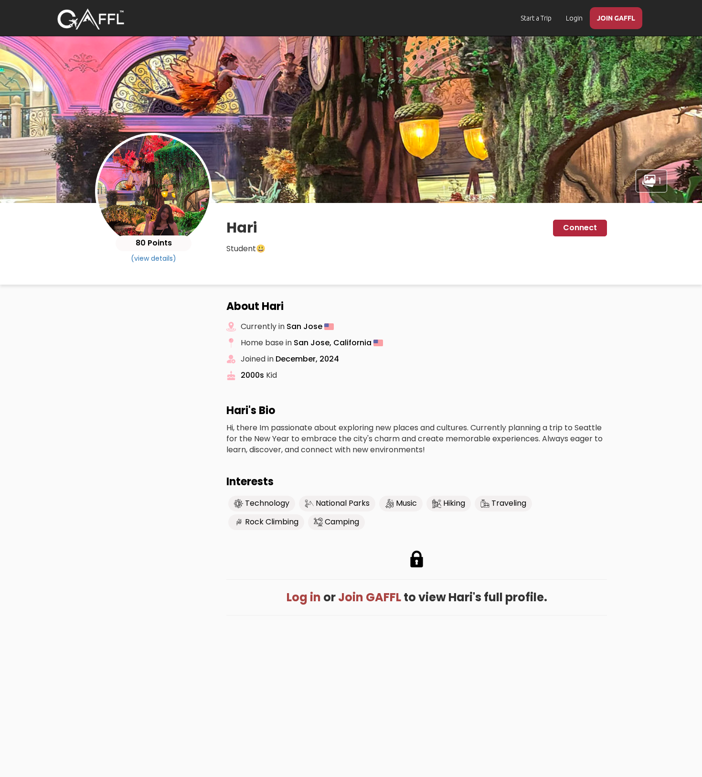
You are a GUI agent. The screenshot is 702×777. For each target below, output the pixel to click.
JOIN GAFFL (616, 18)
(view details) (153, 258)
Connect (580, 227)
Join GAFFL (369, 597)
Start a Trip (536, 18)
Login (574, 18)
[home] (90, 19)
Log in (304, 597)
